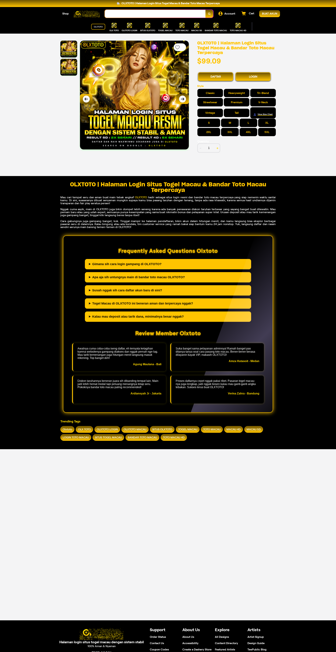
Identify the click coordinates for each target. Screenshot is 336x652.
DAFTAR (216, 76)
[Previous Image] (86, 99)
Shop (65, 13)
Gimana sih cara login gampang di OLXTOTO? (127, 264)
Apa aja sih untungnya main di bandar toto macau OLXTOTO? (138, 277)
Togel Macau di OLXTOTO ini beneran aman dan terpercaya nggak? (142, 303)
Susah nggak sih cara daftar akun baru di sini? (127, 290)
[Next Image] (182, 99)
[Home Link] (87, 13)
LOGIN (253, 76)
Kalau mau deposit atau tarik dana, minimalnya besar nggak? (138, 316)
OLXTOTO (141, 197)
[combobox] (155, 14)
